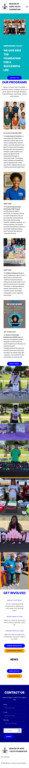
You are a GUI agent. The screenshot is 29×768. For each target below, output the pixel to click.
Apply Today (14, 364)
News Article (14, 671)
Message (6, 720)
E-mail (5, 712)
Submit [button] (8, 736)
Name (5, 704)
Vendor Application (14, 645)
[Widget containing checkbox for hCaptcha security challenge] (13, 730)
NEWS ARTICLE (14, 676)
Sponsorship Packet (14, 651)
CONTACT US (14, 78)
